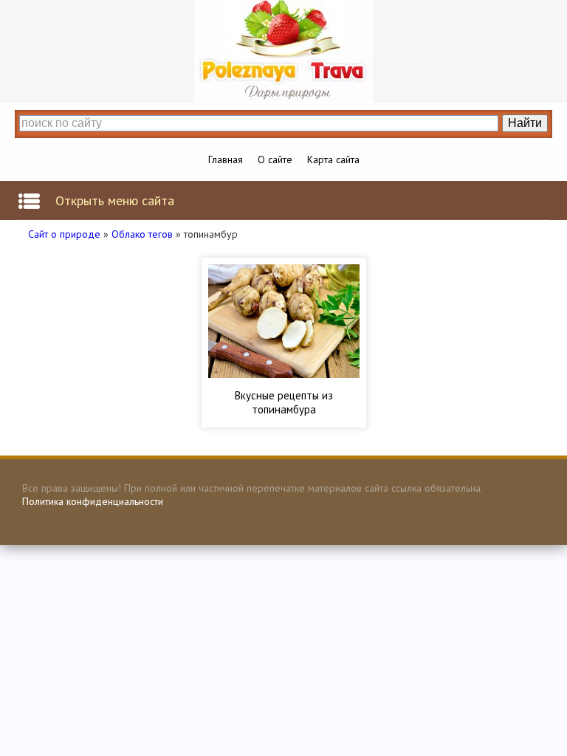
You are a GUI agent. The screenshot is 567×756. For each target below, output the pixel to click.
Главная (225, 159)
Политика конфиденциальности (92, 501)
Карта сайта (333, 159)
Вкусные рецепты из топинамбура (284, 402)
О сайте (275, 159)
